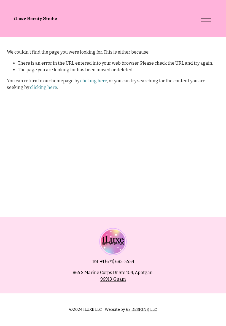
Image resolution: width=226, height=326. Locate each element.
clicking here (93, 80)
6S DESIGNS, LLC (141, 309)
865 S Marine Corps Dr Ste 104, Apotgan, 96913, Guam (113, 276)
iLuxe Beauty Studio (35, 18)
